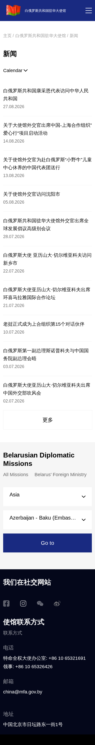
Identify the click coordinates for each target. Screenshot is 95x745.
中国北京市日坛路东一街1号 (33, 724)
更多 (47, 420)
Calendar (12, 70)
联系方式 (12, 633)
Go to (47, 543)
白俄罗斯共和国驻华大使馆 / (41, 35)
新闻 (74, 35)
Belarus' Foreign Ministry (61, 474)
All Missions (15, 474)
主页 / (8, 35)
